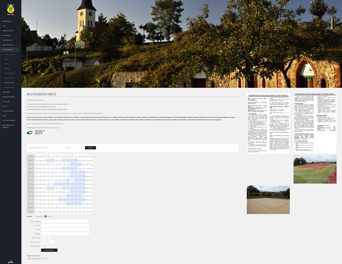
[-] (315, 169)
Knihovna (6, 64)
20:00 (87, 156)
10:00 (48, 156)
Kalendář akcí (6, 35)
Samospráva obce (7, 45)
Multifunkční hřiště (9, 83)
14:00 (64, 156)
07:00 (36, 156)
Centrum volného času (10, 54)
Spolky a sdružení (7, 111)
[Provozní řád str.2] (315, 123)
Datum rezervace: (35, 242)
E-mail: (38, 230)
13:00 (60, 156)
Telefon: (38, 225)
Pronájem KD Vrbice (9, 78)
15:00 (68, 156)
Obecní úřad (6, 92)
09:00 (44, 156)
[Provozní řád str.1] (268, 123)
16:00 (71, 156)
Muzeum (6, 59)
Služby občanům (7, 50)
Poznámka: (37, 234)
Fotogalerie (6, 101)
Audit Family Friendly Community (8, 126)
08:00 (40, 156)
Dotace (4, 116)
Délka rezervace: (35, 246)
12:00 (56, 156)
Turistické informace (8, 120)
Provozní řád (34, 258)
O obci (4, 26)
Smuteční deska (7, 40)
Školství (5, 106)
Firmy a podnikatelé (9, 73)
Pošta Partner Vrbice (9, 87)
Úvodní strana (6, 21)
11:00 (52, 156)
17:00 (75, 156)
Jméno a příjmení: (35, 221)
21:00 (91, 156)
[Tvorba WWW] (10, 261)
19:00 (83, 156)
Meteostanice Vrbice (8, 97)
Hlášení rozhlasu (7, 31)
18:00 (79, 156)
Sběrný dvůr (7, 68)
